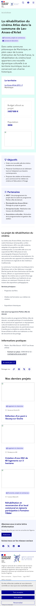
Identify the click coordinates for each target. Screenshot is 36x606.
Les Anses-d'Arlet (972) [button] (13, 85)
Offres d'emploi (6, 580)
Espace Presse (17, 576)
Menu (33, 2)
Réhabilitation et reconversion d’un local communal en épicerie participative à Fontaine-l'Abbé (17, 508)
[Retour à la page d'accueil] (15, 4)
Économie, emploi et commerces (14, 38)
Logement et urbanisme (15, 406)
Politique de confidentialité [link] (7, 605)
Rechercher (23, 2)
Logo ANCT (26, 576)
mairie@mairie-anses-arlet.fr (17, 354)
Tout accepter (18, 592)
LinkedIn (19, 369)
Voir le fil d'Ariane (6, 12)
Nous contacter (6, 576)
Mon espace (28, 2)
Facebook (29, 369)
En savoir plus (8, 362)
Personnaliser (18, 603)
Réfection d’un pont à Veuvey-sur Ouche (16, 417)
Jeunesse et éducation (11, 41)
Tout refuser (18, 597)
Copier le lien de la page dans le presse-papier (14, 369)
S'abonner (6, 535)
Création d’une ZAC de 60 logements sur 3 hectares (16, 461)
